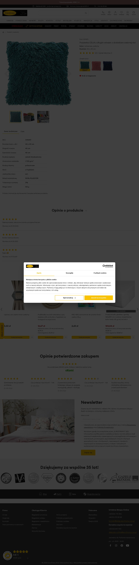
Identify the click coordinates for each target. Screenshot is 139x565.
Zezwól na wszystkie (98, 298)
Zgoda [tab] (39, 273)
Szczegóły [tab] (69, 273)
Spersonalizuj (68, 298)
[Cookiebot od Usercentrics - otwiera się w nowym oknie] (104, 266)
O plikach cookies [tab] (100, 273)
